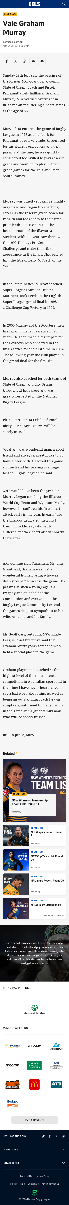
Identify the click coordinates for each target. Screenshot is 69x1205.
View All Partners (34, 1120)
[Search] (64, 4)
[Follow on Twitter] (56, 1136)
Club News (10, 14)
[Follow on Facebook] (49, 1136)
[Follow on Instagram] (63, 1136)
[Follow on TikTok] (43, 1136)
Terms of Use (26, 1175)
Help (22, 1183)
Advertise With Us (50, 1183)
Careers (13, 1183)
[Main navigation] (5, 4)
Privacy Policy (42, 1175)
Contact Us (33, 1183)
